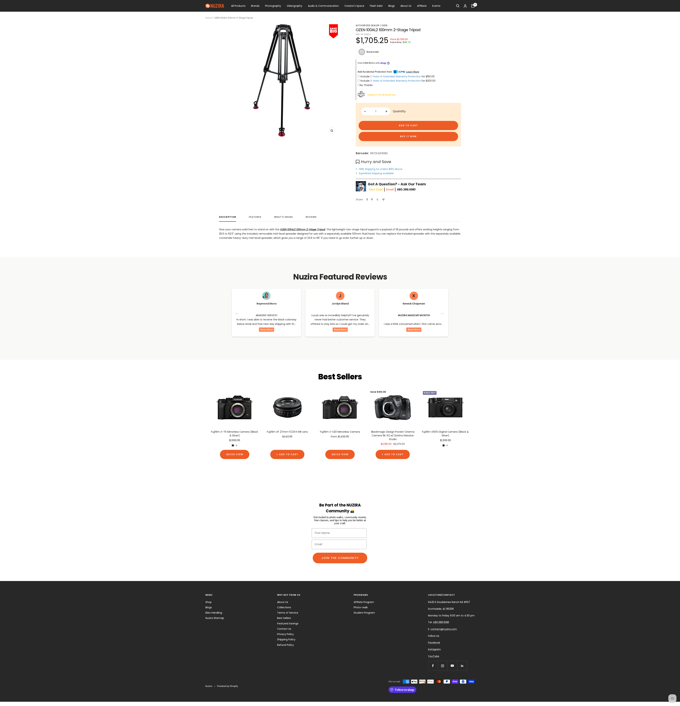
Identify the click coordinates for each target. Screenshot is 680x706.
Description (227, 217)
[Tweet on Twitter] (377, 199)
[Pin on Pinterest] (372, 199)
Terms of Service (287, 612)
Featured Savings (287, 623)
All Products (238, 6)
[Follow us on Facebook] (433, 666)
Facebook (434, 642)
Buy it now (408, 136)
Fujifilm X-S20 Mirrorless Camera (340, 432)
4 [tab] (345, 343)
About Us (405, 6)
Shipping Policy (286, 639)
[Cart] (473, 5)
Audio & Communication (323, 6)
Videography (294, 6)
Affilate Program (364, 602)
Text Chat (376, 189)
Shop (208, 602)
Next (442, 312)
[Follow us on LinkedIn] (462, 666)
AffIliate (422, 6)
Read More (266, 329)
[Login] (465, 5)
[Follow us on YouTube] (452, 666)
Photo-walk (361, 607)
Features (255, 217)
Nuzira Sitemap (214, 618)
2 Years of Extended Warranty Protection (395, 76)
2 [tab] (334, 343)
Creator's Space (354, 6)
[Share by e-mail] (383, 199)
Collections (284, 607)
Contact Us (284, 629)
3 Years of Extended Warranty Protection (395, 80)
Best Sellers (284, 618)
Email (390, 189)
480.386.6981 (406, 189)
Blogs (391, 6)
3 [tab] (340, 343)
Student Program (364, 612)
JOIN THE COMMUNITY (340, 558)
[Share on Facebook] (367, 199)
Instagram (434, 649)
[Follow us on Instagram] (442, 666)
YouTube (433, 656)
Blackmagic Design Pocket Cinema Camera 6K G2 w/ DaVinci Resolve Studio (392, 435)
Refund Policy (285, 645)
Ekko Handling (213, 612)
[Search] (457, 5)
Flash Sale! (376, 6)
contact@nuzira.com (443, 629)
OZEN (384, 25)
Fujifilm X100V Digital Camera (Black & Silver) (445, 433)
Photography (273, 6)
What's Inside (283, 217)
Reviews (311, 217)
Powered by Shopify (227, 686)
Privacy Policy (285, 634)
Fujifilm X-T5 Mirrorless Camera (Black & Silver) (234, 433)
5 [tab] (350, 343)
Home (208, 17)
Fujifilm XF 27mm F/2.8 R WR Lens (287, 432)
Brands (255, 6)
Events (436, 6)
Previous (237, 312)
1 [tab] (329, 343)
